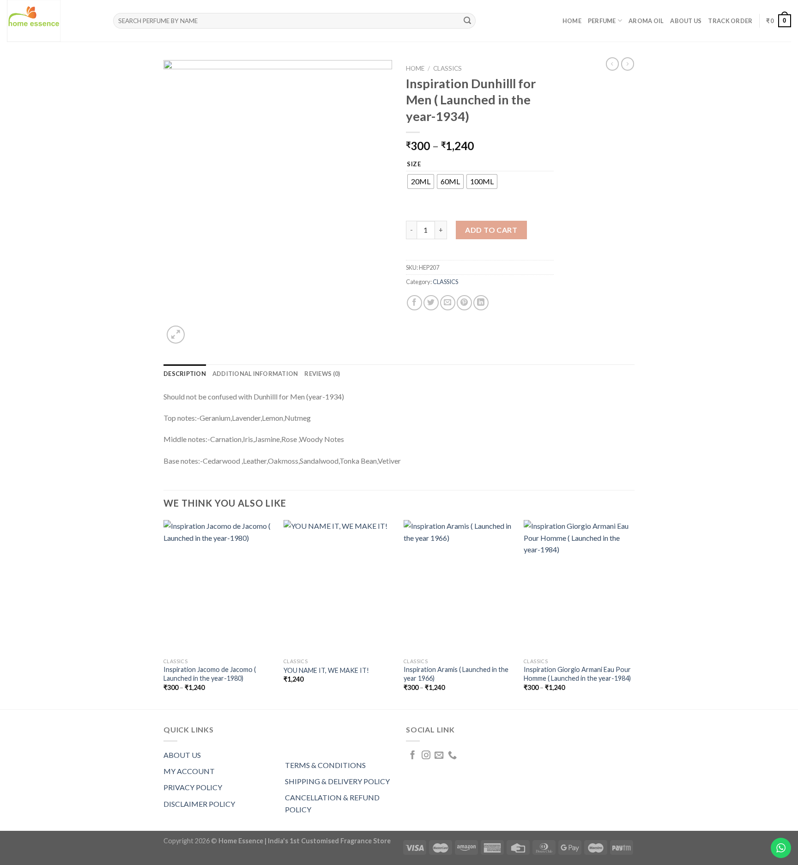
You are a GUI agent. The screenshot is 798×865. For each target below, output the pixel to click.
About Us (685, 20)
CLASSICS (447, 68)
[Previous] (164, 613)
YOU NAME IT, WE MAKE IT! (326, 670)
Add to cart (491, 229)
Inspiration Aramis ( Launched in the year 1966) (456, 673)
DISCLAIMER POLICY (199, 803)
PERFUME (602, 20)
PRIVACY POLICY (192, 787)
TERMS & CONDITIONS (325, 765)
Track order (730, 20)
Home (571, 20)
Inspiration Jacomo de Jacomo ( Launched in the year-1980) (209, 673)
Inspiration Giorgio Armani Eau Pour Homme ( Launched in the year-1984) (577, 673)
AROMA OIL (646, 20)
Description (184, 373)
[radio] (421, 181)
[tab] (184, 373)
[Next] (634, 613)
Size (414, 164)
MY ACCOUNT (189, 771)
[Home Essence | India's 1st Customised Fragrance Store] (53, 21)
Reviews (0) (322, 373)
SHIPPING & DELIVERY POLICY (337, 781)
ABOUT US (182, 754)
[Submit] (467, 21)
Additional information (255, 373)
